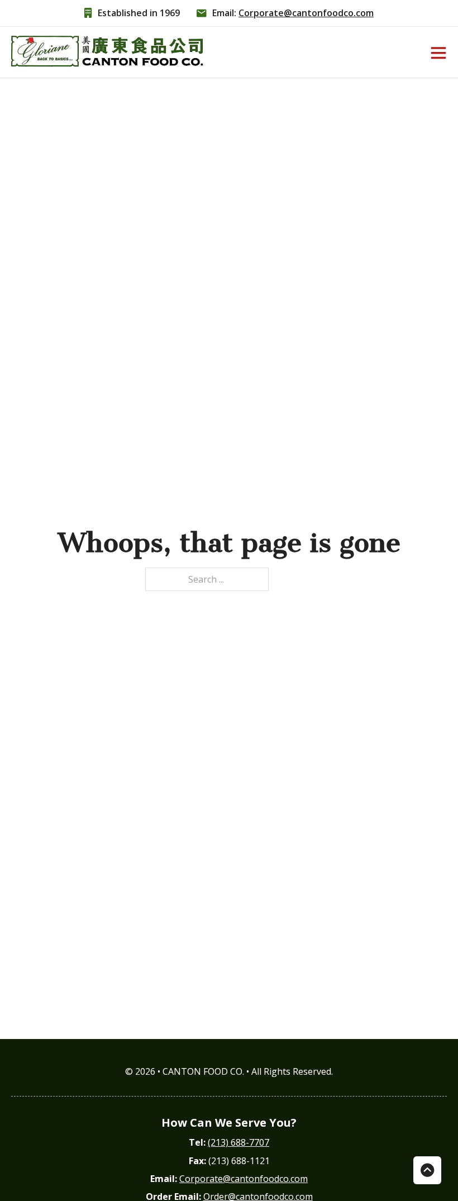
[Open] (438, 52)
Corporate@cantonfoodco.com (306, 13)
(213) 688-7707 (238, 1142)
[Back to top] (427, 1170)
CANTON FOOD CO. (204, 1071)
